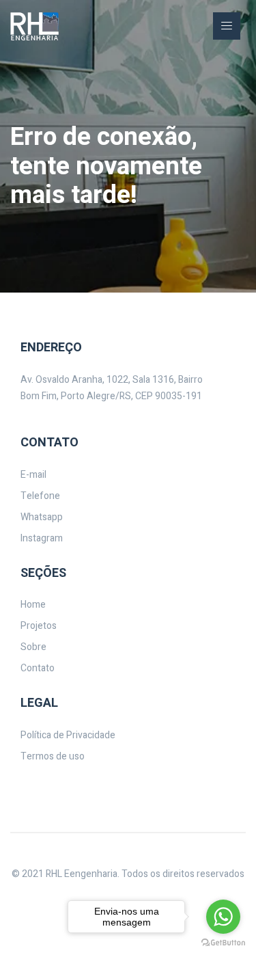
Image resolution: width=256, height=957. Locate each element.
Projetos (38, 626)
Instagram (41, 538)
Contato (37, 668)
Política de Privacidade (67, 735)
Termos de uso (52, 756)
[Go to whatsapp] (223, 917)
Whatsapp (41, 517)
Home (33, 604)
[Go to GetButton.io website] (223, 943)
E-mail (33, 475)
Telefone (40, 496)
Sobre (33, 647)
